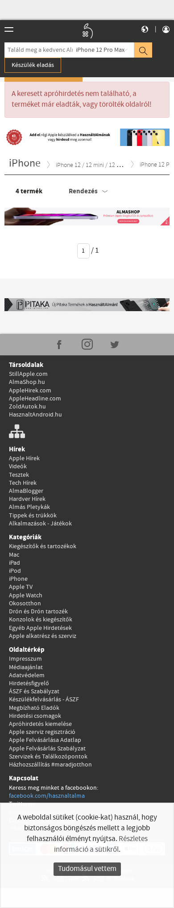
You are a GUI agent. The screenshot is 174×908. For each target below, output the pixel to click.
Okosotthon (25, 604)
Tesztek (19, 475)
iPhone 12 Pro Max (100, 50)
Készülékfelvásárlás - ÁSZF (44, 700)
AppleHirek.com (30, 391)
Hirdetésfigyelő (29, 683)
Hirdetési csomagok (35, 716)
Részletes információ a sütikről (101, 844)
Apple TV (21, 587)
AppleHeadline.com (35, 399)
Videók (18, 466)
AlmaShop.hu (27, 382)
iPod (15, 571)
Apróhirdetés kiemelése (40, 724)
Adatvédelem (27, 675)
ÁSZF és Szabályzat (34, 691)
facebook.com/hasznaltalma (47, 796)
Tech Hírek (23, 483)
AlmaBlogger (26, 491)
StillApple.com (28, 374)
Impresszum (25, 659)
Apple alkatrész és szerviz (42, 636)
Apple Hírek (24, 458)
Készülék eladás (33, 65)
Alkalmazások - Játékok (40, 524)
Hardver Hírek (27, 499)
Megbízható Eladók (34, 708)
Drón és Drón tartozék (38, 612)
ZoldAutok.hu (27, 407)
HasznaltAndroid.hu (35, 415)
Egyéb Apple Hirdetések (40, 628)
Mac (14, 555)
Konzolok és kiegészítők (40, 620)
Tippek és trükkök (33, 516)
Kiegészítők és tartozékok (42, 546)
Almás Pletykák (29, 507)
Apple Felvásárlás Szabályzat (47, 749)
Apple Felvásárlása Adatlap (45, 740)
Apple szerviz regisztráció (42, 732)
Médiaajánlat (26, 667)
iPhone (18, 579)
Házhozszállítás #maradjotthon (50, 765)
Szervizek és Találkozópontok (48, 757)
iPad (14, 563)
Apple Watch (25, 595)
